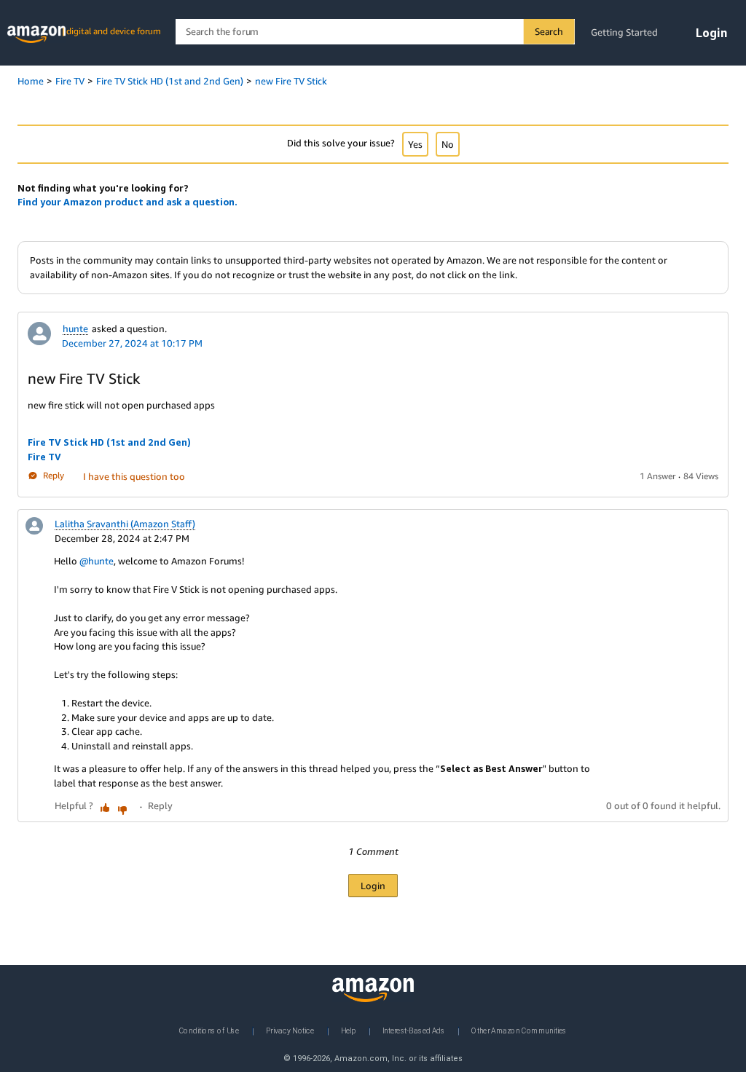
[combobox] (375, 31)
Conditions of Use (209, 1030)
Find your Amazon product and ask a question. (127, 202)
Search (549, 31)
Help (348, 1030)
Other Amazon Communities (519, 1030)
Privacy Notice (290, 1030)
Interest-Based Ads (413, 1030)
